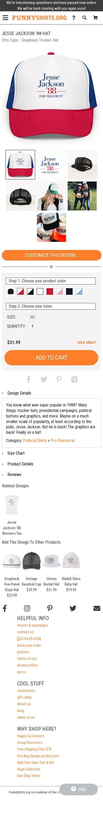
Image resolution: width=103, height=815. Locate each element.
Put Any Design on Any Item (38, 756)
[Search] (86, 18)
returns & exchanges (32, 625)
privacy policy (27, 665)
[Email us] (96, 608)
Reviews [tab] (14, 474)
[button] (20, 164)
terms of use (27, 658)
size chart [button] (86, 342)
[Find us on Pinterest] (50, 608)
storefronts (26, 691)
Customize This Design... (51, 255)
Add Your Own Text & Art (35, 762)
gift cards (24, 697)
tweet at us (26, 717)
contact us (25, 632)
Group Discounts (30, 742)
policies (23, 652)
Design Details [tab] (19, 393)
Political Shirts (35, 440)
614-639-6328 (30, 639)
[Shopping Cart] (96, 18)
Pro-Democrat (63, 440)
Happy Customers (30, 736)
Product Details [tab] (20, 464)
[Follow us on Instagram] (27, 608)
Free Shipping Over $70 (34, 749)
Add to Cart (51, 357)
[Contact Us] (75, 18)
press (21, 672)
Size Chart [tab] (16, 453)
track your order (29, 645)
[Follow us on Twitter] (72, 608)
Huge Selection (28, 769)
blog (20, 711)
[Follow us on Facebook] (5, 608)
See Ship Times (28, 776)
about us (24, 704)
